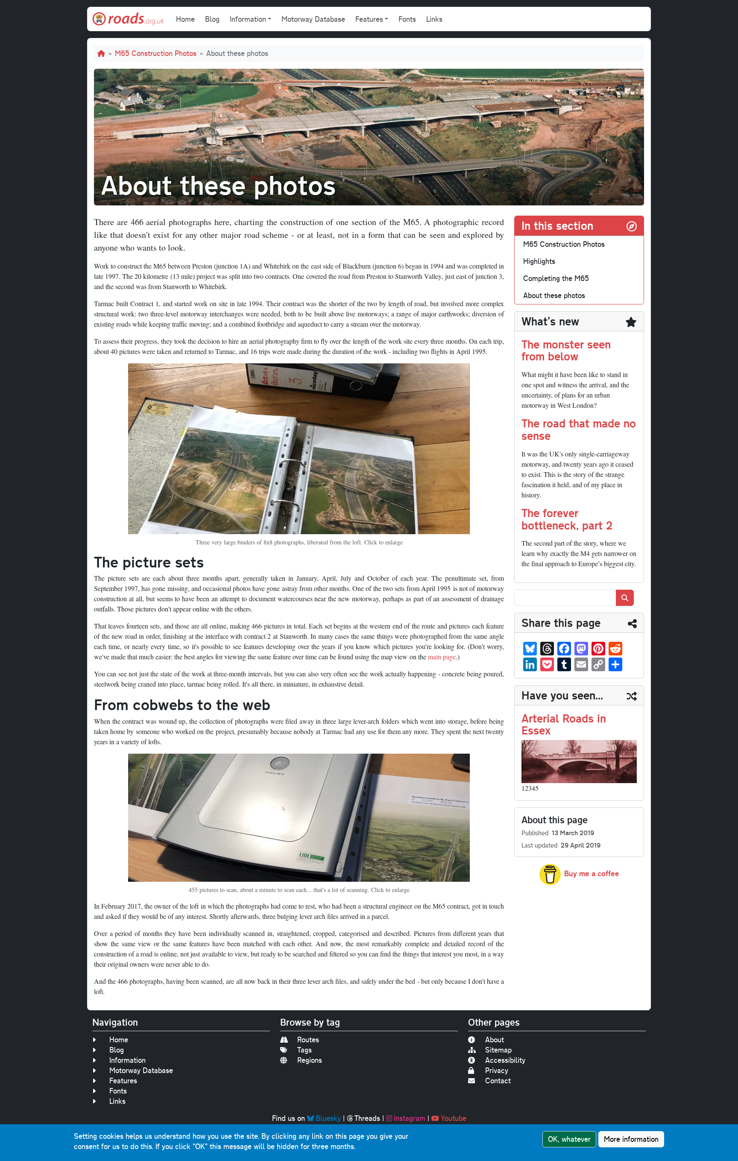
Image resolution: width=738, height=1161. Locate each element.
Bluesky (328, 1118)
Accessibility (505, 1060)
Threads (367, 1118)
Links (434, 19)
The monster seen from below (566, 350)
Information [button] (248, 19)
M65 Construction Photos (155, 53)
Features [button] (369, 19)
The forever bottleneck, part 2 (566, 518)
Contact (498, 1080)
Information (127, 1060)
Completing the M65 (556, 278)
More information (631, 1139)
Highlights (539, 261)
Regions (309, 1060)
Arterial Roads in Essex (563, 724)
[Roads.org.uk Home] (128, 19)
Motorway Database (313, 19)
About (494, 1039)
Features (123, 1080)
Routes (308, 1039)
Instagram (409, 1118)
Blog (212, 19)
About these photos (554, 295)
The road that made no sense (578, 429)
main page (442, 656)
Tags (304, 1050)
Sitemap (498, 1050)
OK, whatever (569, 1139)
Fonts (407, 19)
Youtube (453, 1118)
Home (185, 19)
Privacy (496, 1070)
